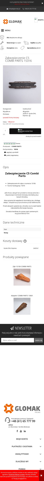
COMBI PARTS (16, 146)
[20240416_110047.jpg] (22, 84)
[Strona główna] (12, 22)
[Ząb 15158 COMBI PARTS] (22, 277)
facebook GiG (17, 431)
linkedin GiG (25, 431)
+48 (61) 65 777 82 (30, 9)
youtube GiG (21, 431)
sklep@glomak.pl (14, 9)
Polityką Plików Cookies (17, 474)
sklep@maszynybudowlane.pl (19, 202)
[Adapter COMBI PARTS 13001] (22, 306)
